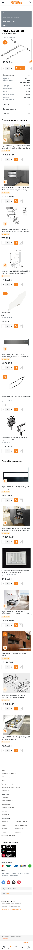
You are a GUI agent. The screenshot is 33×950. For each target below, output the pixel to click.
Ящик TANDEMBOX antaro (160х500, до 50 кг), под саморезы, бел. (15, 738)
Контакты (18, 832)
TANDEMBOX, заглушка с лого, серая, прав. (16, 396)
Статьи (3, 825)
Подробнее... (5, 938)
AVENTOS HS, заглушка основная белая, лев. (15, 314)
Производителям (6, 804)
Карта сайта (5, 814)
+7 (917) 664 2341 (11, 888)
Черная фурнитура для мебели (10, 787)
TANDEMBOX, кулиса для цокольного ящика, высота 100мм (14, 439)
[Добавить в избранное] (30, 68)
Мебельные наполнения (11, 17)
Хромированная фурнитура (9, 784)
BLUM (4, 13)
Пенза (7, 893)
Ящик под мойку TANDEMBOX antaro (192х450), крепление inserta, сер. (13, 696)
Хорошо (26, 942)
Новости (4, 828)
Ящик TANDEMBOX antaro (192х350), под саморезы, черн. (15, 488)
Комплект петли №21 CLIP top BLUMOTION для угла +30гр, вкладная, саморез (15, 272)
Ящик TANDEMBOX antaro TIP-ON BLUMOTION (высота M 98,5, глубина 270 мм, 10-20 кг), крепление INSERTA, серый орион (15, 355)
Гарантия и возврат (21, 825)
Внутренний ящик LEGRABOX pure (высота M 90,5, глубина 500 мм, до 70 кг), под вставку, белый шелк (15, 189)
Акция (5, 25)
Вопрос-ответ (19, 828)
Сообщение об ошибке (8, 835)
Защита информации (7, 807)
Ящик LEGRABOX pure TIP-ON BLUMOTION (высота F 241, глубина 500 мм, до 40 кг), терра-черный (15, 147)
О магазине (4, 797)
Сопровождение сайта (7, 903)
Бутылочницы (5, 790)
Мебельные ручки (9, 21)
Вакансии (4, 811)
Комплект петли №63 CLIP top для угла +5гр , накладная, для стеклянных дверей (15, 230)
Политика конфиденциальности (11, 909)
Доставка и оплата (21, 821)
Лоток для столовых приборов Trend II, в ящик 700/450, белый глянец (15, 571)
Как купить (4, 821)
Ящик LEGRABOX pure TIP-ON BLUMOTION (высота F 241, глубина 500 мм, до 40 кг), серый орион (15, 530)
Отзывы (3, 832)
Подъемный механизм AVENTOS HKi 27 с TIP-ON (15, 655)
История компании (7, 800)
